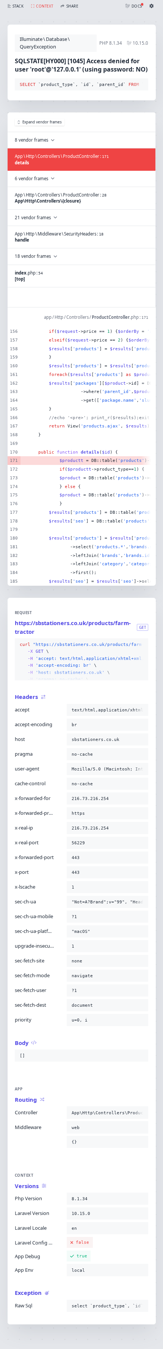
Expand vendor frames (42, 122)
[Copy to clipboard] (141, 85)
